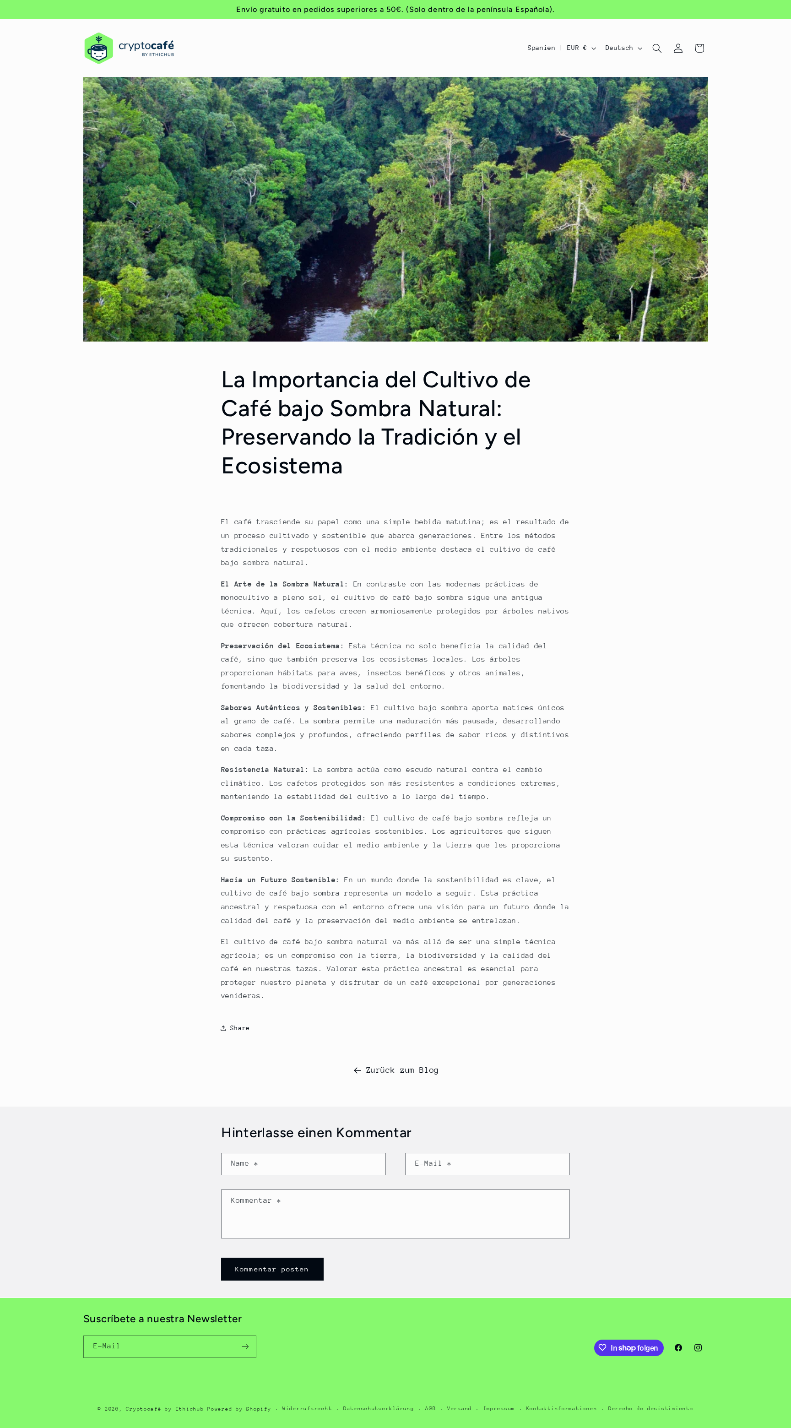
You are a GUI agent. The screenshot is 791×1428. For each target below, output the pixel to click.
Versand (459, 1409)
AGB (430, 1409)
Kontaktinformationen (561, 1409)
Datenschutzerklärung (378, 1409)
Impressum (499, 1409)
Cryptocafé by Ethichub (165, 1409)
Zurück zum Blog (402, 1070)
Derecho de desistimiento (650, 1409)
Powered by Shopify (239, 1409)
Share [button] (240, 1028)
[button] (656, 48)
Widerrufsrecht (307, 1409)
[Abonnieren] (244, 1346)
